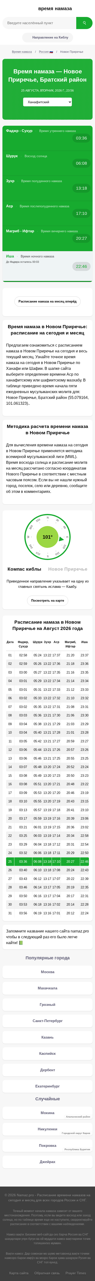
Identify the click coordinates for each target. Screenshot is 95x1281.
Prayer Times (76, 1273)
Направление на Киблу (50, 37)
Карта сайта (18, 1273)
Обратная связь (47, 1273)
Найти (84, 23)
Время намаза (55, 8)
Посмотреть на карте (47, 600)
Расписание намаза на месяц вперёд (47, 301)
